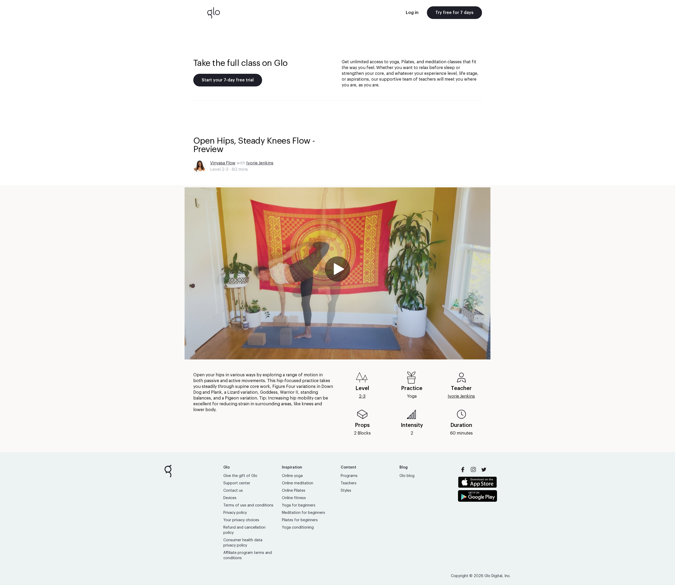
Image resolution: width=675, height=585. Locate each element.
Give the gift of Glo (240, 476)
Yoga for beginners (298, 505)
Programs (349, 476)
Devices (230, 498)
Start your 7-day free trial (228, 80)
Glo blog (406, 476)
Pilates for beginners (300, 520)
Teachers (348, 483)
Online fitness (294, 498)
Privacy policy (235, 513)
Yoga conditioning (298, 527)
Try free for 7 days (454, 13)
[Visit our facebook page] (462, 469)
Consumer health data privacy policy (242, 542)
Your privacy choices (241, 520)
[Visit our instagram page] (473, 469)
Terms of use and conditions (248, 505)
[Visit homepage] (213, 12)
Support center (236, 483)
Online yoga (292, 476)
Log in (412, 13)
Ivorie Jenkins (259, 163)
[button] (337, 273)
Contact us (233, 491)
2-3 (362, 396)
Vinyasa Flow (222, 163)
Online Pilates (293, 491)
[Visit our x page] (484, 469)
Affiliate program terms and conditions (247, 555)
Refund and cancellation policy (244, 530)
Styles (346, 491)
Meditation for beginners (303, 513)
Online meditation (297, 483)
